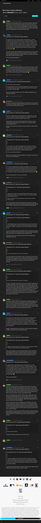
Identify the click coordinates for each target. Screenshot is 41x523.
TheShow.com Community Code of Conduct (20, 500)
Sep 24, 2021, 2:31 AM (17, 335)
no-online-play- (9, 162)
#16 (37, 313)
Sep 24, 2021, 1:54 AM (18, 111)
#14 (37, 269)
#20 (37, 420)
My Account (38, 0)
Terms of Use (20, 496)
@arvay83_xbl (9, 36)
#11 (37, 182)
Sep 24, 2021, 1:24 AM (17, 21)
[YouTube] (20, 479)
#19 (37, 384)
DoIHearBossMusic (10, 360)
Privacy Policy (20, 498)
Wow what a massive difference (21, 36)
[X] (10, 479)
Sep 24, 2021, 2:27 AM (18, 313)
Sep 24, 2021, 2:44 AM (17, 440)
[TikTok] (30, 479)
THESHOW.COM (3, 0)
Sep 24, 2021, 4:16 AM (20, 447)
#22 (37, 447)
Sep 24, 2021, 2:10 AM (19, 182)
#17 (37, 335)
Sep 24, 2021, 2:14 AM (19, 242)
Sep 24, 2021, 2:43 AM (17, 420)
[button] (1, 521)
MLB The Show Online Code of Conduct (20, 502)
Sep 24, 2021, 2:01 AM (19, 135)
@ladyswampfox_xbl (10, 81)
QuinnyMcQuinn (9, 101)
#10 (37, 162)
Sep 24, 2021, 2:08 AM (20, 162)
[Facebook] (17, 479)
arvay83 (8, 21)
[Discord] (27, 479)
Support (33, 0)
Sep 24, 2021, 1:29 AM (17, 65)
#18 (37, 360)
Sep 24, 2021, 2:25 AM (17, 299)
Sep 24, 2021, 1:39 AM (18, 79)
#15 (37, 299)
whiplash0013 (9, 135)
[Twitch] (24, 479)
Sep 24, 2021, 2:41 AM (21, 360)
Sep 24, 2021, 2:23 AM (17, 269)
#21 (37, 440)
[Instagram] (14, 479)
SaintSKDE (8, 384)
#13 (37, 242)
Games (29, 0)
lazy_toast (8, 79)
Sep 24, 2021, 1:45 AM (19, 101)
